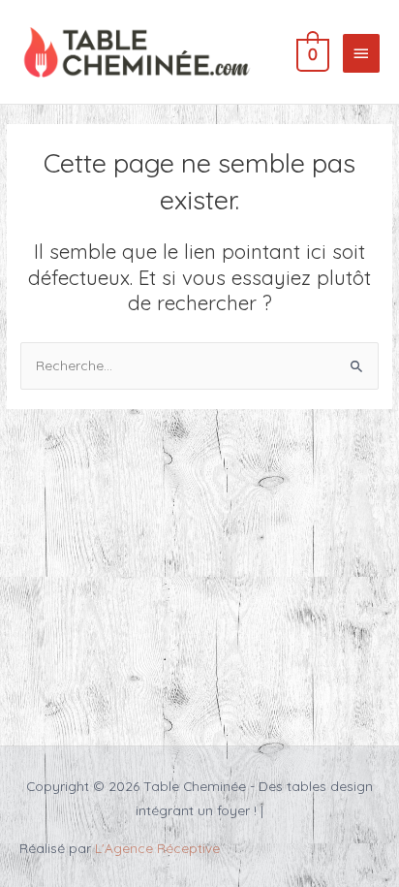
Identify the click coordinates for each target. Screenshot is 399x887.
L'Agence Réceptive (157, 847)
